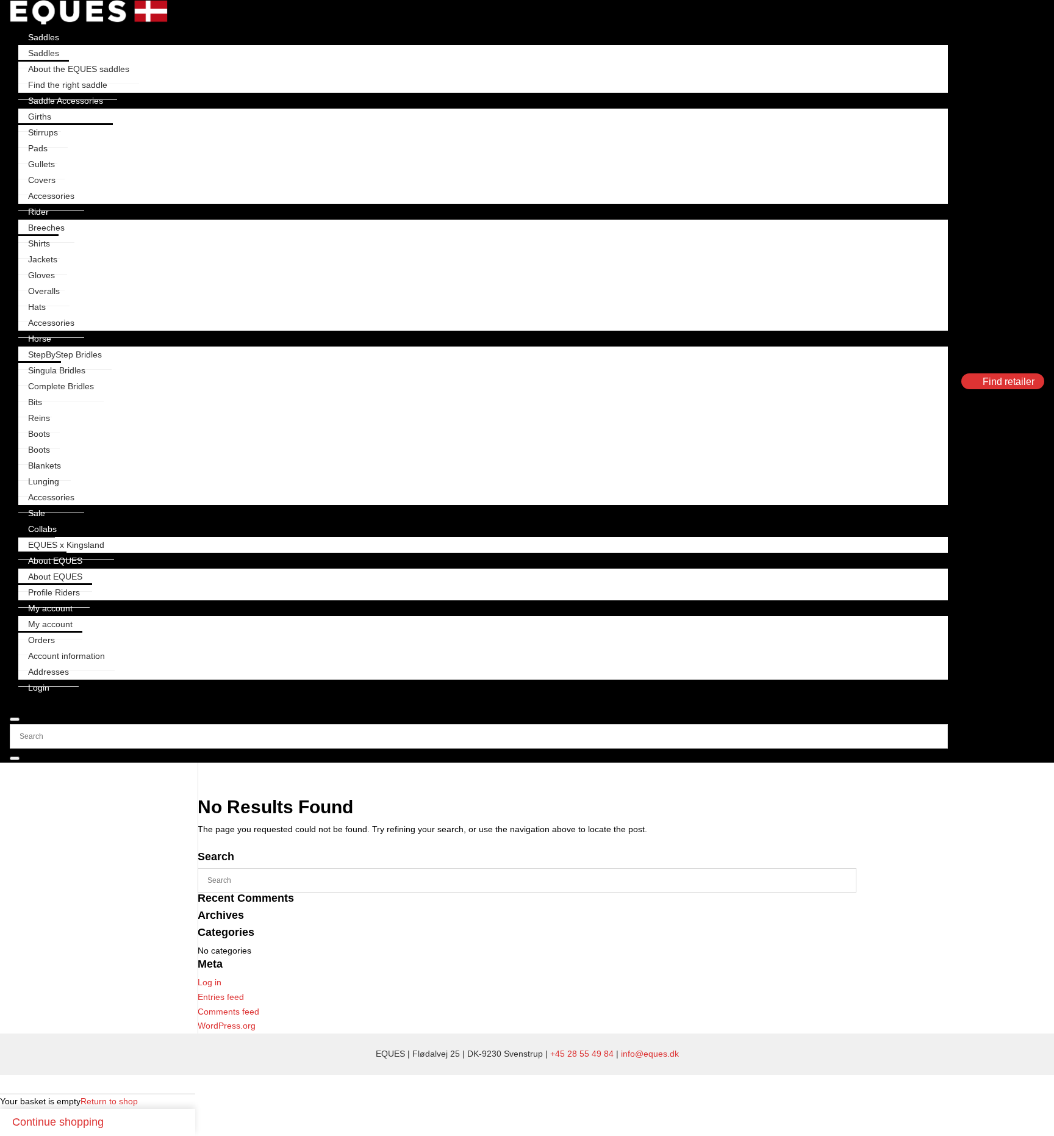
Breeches (46, 227)
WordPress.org (227, 1025)
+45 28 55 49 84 (582, 1054)
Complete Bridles (61, 386)
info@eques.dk (650, 1054)
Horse (39, 338)
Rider (38, 212)
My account (50, 608)
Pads (38, 148)
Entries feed (221, 997)
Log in (209, 982)
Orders (41, 640)
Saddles (43, 37)
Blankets (44, 465)
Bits (35, 402)
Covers (42, 180)
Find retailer (1008, 381)
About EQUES (55, 561)
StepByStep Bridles (65, 354)
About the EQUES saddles (78, 69)
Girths (39, 116)
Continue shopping (58, 1122)
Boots (39, 434)
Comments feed (228, 1011)
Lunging (43, 481)
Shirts (39, 243)
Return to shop (109, 1101)
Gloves (41, 275)
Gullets (41, 164)
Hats (37, 307)
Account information (66, 656)
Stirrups (43, 132)
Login (38, 687)
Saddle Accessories (65, 101)
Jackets (42, 259)
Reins (39, 418)
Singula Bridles (56, 370)
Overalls (44, 291)
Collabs (42, 529)
